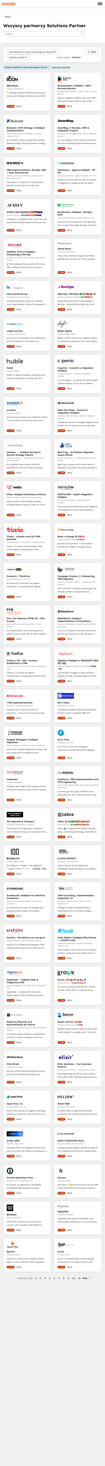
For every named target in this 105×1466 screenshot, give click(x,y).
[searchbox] (44, 33)
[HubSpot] (9, 4)
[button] (48, 67)
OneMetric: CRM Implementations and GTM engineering (78, 780)
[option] (31, 51)
